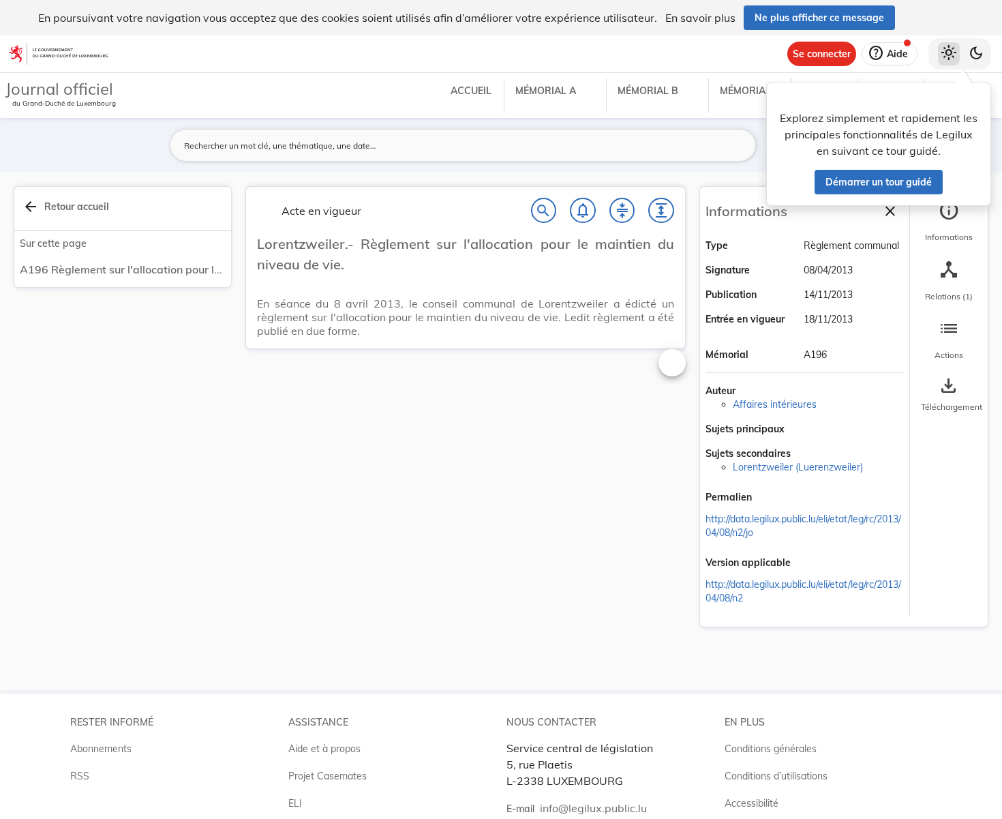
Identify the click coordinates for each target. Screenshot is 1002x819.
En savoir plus (700, 18)
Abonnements (101, 749)
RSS (79, 776)
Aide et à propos (324, 749)
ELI (295, 803)
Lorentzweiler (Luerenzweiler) (798, 467)
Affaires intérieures (775, 404)
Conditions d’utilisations (776, 776)
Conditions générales (771, 749)
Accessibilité (751, 803)
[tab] (949, 221)
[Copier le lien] (771, 498)
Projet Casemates (327, 776)
